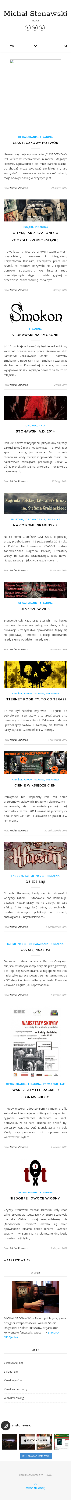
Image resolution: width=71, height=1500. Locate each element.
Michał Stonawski (35, 13)
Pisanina (46, 137)
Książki (28, 227)
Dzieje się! (35, 882)
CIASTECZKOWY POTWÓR (35, 143)
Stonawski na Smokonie (35, 335)
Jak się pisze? (35, 876)
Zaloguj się (11, 1371)
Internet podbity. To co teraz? (36, 699)
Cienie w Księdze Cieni (35, 785)
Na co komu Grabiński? (35, 525)
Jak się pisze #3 (35, 950)
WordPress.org (14, 1398)
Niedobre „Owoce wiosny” (36, 1198)
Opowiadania (28, 137)
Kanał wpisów (13, 1380)
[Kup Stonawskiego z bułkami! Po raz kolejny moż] (61, 1442)
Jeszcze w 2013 (35, 609)
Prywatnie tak (54, 1084)
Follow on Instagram (38, 1456)
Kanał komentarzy (15, 1389)
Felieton (17, 519)
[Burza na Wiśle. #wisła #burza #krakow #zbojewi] (9, 1442)
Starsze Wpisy (18, 1260)
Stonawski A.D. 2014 (35, 431)
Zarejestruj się (13, 1362)
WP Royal (46, 1474)
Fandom (17, 876)
